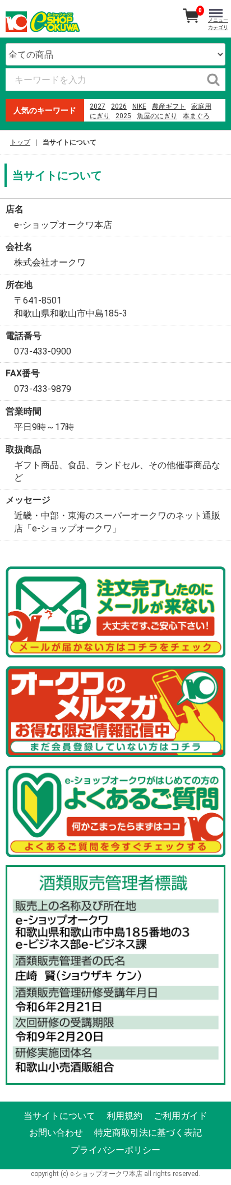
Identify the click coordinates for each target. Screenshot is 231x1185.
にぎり (100, 116)
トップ (20, 142)
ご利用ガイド (180, 1116)
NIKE (139, 106)
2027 (97, 106)
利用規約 (124, 1116)
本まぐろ (196, 116)
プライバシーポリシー (115, 1150)
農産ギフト (169, 106)
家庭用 (201, 106)
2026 (119, 106)
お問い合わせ (56, 1133)
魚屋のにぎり (157, 116)
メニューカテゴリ (218, 23)
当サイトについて (59, 1116)
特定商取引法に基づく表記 (148, 1133)
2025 (123, 116)
